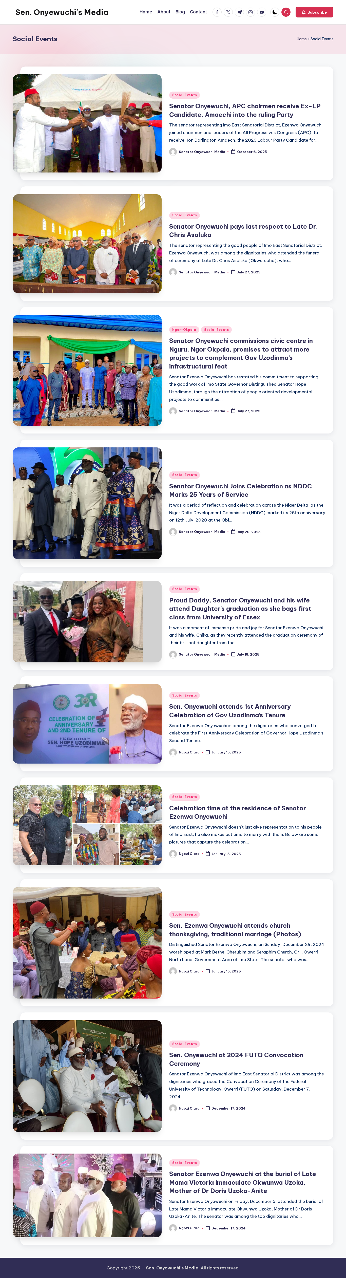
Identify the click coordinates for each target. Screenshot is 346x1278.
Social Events (184, 95)
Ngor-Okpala (184, 330)
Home (302, 39)
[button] (314, 12)
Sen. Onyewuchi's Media (61, 12)
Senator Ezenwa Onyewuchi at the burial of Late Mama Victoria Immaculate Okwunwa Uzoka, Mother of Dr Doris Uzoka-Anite (242, 1182)
